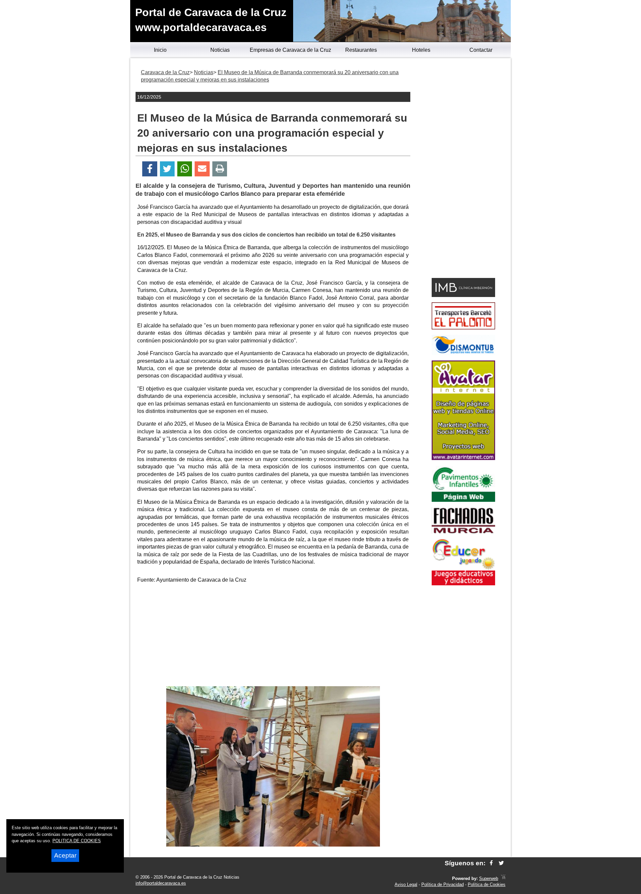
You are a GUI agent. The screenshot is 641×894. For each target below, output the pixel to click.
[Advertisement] (273, 636)
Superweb (488, 878)
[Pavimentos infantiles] (463, 500)
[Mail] (202, 168)
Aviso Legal (406, 884)
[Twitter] (167, 168)
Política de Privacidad (442, 884)
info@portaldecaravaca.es (161, 883)
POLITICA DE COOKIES (76, 840)
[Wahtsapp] (184, 168)
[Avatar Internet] (463, 458)
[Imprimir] (219, 168)
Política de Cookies (486, 884)
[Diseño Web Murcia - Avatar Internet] (503, 878)
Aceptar (65, 855)
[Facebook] (149, 168)
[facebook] (491, 863)
